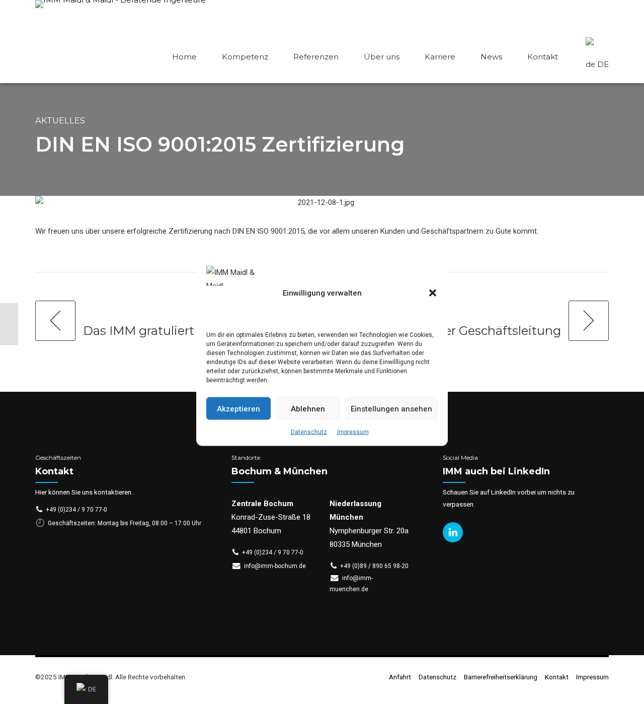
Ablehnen (308, 408)
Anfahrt (400, 677)
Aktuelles (60, 120)
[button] (433, 293)
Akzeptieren (238, 408)
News (491, 56)
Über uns (381, 56)
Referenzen (316, 56)
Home (184, 56)
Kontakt (542, 56)
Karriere (440, 56)
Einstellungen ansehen (391, 408)
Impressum (353, 432)
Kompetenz (245, 56)
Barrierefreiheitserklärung (500, 677)
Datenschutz (309, 432)
